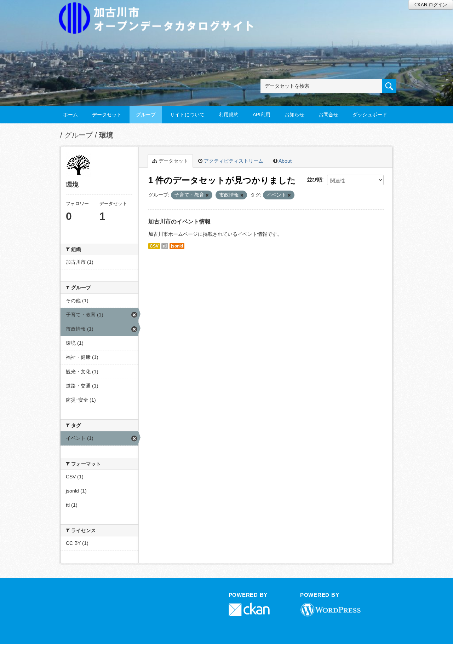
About (284, 161)
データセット (107, 114)
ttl (165, 246)
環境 (106, 135)
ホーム (70, 114)
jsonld (177, 246)
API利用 (261, 114)
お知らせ (294, 114)
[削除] (207, 195)
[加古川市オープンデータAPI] (160, 9)
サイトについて (187, 114)
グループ (146, 114)
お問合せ (328, 114)
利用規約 (229, 114)
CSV (154, 246)
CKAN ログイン (430, 4)
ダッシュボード (369, 114)
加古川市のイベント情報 (179, 222)
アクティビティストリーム (232, 161)
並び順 (314, 179)
